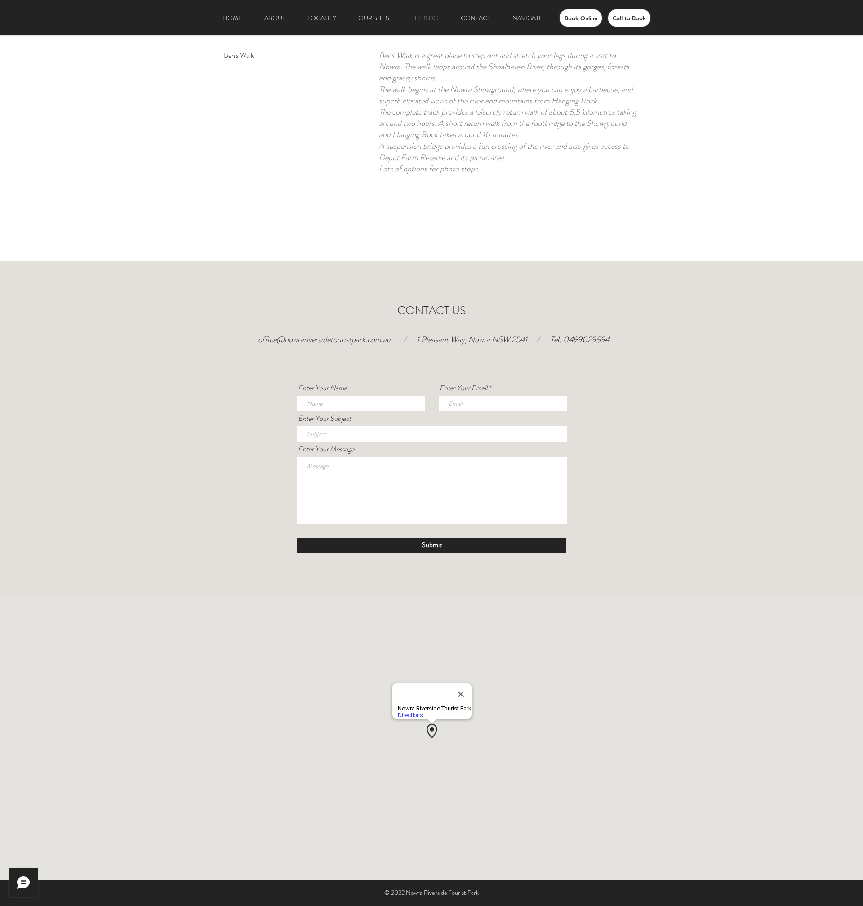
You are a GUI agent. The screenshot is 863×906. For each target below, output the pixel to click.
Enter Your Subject (324, 418)
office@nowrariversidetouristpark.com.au (324, 339)
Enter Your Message (326, 449)
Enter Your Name (322, 388)
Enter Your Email (463, 388)
